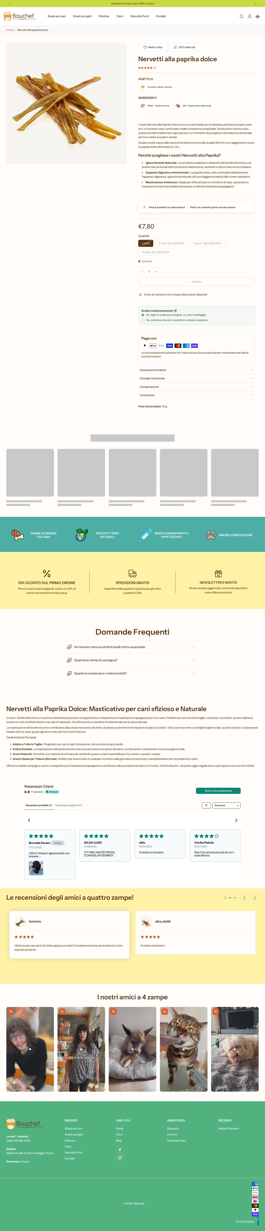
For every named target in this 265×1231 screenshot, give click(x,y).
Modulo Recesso (228, 1128)
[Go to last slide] (9, 3)
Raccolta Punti (140, 16)
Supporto (173, 1128)
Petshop (104, 16)
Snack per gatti (82, 16)
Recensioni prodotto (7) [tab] (39, 805)
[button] (196, 281)
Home (10, 29)
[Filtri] (206, 805)
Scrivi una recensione (218, 790)
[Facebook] (120, 1150)
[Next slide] (255, 3)
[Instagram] (120, 1158)
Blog (119, 1140)
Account (172, 1134)
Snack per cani (57, 16)
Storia (119, 1128)
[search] (242, 16)
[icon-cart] (257, 16)
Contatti (161, 16)
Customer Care (176, 1140)
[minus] (142, 271)
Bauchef (139, 1203)
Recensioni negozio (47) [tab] (69, 805)
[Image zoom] (66, 103)
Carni (120, 16)
